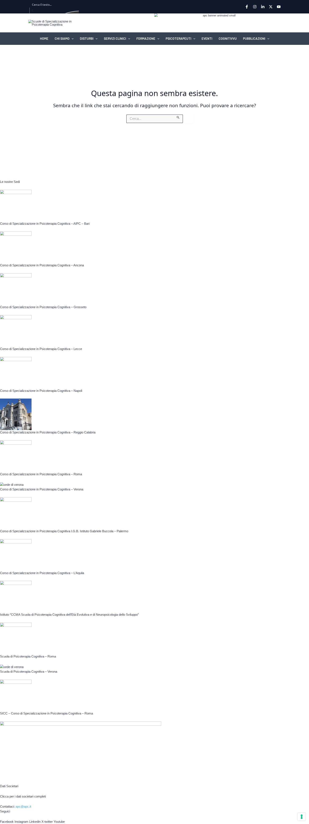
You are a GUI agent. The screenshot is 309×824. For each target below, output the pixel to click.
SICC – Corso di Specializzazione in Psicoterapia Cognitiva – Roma (46, 713)
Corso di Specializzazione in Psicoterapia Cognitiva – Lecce (41, 349)
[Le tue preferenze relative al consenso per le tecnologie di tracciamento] (302, 817)
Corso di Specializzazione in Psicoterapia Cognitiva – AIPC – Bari (45, 223)
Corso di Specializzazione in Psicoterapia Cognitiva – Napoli (41, 390)
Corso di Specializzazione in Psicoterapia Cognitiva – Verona (41, 489)
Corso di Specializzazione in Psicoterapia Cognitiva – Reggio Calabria (47, 432)
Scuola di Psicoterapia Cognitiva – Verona (28, 671)
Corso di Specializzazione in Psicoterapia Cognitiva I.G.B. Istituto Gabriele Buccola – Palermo (64, 531)
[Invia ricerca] (178, 117)
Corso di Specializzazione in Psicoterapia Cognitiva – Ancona (42, 265)
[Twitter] (271, 7)
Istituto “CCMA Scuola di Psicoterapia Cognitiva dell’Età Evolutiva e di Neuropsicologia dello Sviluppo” (69, 614)
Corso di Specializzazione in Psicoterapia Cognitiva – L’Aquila (42, 573)
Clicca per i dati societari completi (23, 796)
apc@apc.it (23, 806)
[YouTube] (279, 7)
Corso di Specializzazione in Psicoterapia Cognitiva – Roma (41, 474)
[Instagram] (255, 7)
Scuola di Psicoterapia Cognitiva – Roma (28, 656)
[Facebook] (247, 7)
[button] (72, 38)
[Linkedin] (263, 7)
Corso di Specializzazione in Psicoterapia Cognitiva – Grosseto (43, 307)
